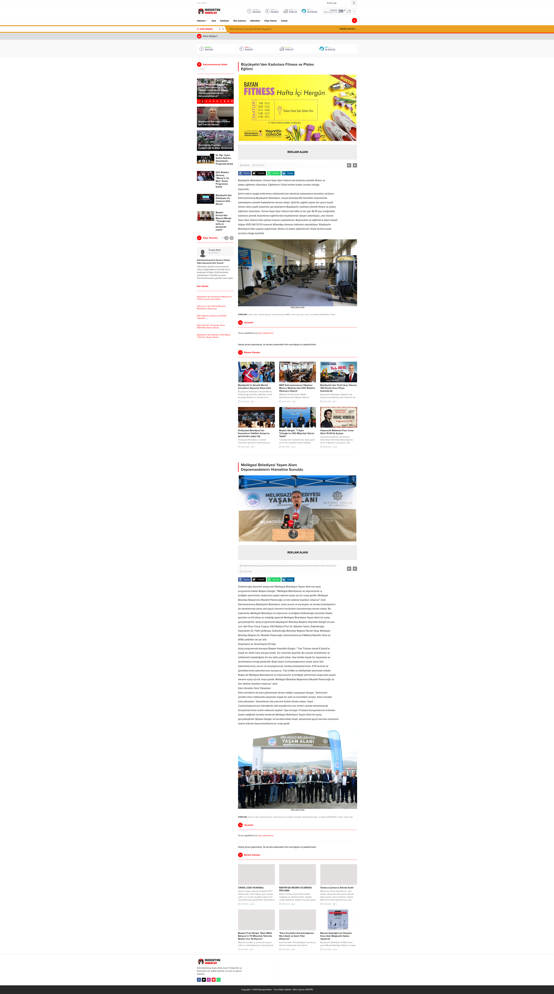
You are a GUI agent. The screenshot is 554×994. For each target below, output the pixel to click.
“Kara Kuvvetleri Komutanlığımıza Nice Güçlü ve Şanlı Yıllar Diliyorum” (296, 936)
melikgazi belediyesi (294, 817)
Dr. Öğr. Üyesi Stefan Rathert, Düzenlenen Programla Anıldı (224, 159)
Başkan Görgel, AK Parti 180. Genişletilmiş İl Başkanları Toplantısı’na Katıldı (213, 93)
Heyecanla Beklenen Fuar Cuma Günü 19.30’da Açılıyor (337, 432)
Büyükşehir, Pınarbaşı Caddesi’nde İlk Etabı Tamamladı (215, 146)
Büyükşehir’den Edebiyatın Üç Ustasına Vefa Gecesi (224, 199)
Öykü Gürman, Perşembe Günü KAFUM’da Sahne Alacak (256, 29)
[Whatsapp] (219, 980)
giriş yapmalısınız (265, 333)
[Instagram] (209, 980)
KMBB (287, 314)
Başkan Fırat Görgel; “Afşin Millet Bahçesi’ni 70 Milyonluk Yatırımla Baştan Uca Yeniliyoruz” (255, 936)
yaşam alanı (348, 817)
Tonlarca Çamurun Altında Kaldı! (336, 887)
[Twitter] (204, 980)
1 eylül (250, 314)
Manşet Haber (319, 566)
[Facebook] (199, 980)
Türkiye (332, 314)
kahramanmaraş (278, 314)
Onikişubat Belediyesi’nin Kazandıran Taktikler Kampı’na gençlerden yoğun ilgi (253, 433)
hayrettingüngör (265, 314)
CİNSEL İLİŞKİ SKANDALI (251, 887)
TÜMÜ (202, 69)
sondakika (314, 314)
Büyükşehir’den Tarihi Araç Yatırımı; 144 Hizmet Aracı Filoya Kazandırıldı (338, 388)
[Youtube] (214, 980)
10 (232, 101)
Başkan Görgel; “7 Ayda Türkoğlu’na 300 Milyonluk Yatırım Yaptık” (296, 433)
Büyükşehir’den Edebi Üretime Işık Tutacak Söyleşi (214, 123)
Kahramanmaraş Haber (259, 566)
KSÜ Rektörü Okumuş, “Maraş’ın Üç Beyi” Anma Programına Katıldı (222, 179)
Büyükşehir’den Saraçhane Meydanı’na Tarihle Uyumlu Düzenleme (214, 297)
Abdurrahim (219, 250)
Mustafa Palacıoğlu (310, 817)
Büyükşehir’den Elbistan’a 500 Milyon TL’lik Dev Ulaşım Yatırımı (214, 336)
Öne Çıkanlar (331, 566)
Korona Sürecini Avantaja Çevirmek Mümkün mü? (214, 261)
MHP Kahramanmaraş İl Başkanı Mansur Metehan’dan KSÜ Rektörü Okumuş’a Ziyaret (297, 388)
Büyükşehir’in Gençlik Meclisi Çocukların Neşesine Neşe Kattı (254, 387)
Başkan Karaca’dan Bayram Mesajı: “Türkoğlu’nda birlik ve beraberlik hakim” (224, 221)
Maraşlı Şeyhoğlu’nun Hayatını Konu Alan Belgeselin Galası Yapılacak (336, 936)
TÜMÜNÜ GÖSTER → (348, 29)
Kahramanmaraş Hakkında (280, 566)
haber (255, 314)
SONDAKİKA (324, 314)
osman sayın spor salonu (300, 314)
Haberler (246, 165)
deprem (251, 817)
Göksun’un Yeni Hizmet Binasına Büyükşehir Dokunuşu (211, 307)
